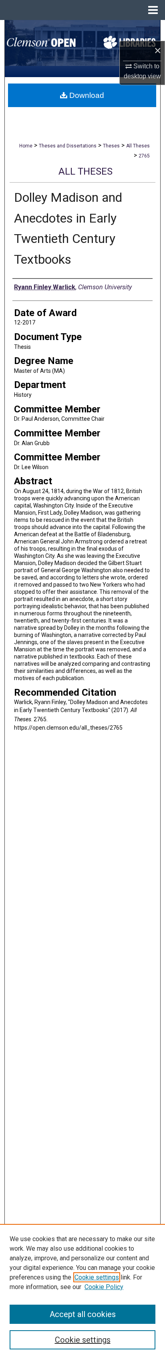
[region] (82, 1291)
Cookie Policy (104, 1287)
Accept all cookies (83, 1314)
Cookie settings (96, 1277)
